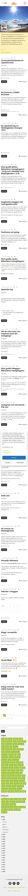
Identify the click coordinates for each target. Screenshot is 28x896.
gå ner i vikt (4, 754)
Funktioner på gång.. (10, 232)
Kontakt (10, 891)
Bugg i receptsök (9, 632)
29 (8, 718)
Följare (8, 52)
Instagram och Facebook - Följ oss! (13, 406)
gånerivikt (11, 754)
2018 (3, 850)
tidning (3, 786)
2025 (3, 834)
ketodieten (20, 765)
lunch (18, 770)
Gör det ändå (22, 807)
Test (7, 802)
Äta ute (23, 799)
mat (21, 773)
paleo (3, 781)
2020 (3, 846)
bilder (14, 741)
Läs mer (3, 49)
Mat (3, 577)
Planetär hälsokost (9, 560)
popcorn (16, 781)
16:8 (3, 739)
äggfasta (16, 739)
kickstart (14, 111)
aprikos (3, 741)
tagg (24, 783)
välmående (10, 791)
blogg (19, 741)
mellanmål (18, 775)
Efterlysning (4, 809)
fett (10, 746)
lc (20, 767)
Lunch (3, 802)
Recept (15, 807)
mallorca (4, 773)
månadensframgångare (12, 773)
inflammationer (5, 762)
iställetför (12, 762)
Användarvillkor (21, 887)
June (3, 822)
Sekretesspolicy (12, 887)
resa (7, 783)
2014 (3, 860)
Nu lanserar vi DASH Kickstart (10, 93)
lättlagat (16, 767)
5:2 (6, 739)
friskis (3, 752)
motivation (14, 778)
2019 (3, 848)
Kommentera (23, 81)
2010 (3, 869)
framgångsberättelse (6, 749)
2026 (3, 819)
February (4, 829)
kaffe (3, 765)
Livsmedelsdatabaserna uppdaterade (12, 61)
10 (2, 718)
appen (20, 739)
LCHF (23, 767)
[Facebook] (14, 883)
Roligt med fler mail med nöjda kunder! (12, 687)
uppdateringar (12, 789)
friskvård (8, 752)
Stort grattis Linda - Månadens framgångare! (12, 260)
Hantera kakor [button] (20, 462)
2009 (3, 871)
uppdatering (4, 789)
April (3, 824)
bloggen (24, 741)
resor (11, 783)
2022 (3, 841)
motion (8, 778)
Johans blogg (14, 26)
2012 (3, 864)
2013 (3, 862)
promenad (22, 781)
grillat (19, 754)
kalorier (11, 765)
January (4, 832)
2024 (3, 837)
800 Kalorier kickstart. (9, 267)
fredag (14, 749)
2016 (3, 855)
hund (9, 760)
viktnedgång (18, 791)
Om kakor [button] (7, 462)
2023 (3, 839)
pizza (11, 781)
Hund (11, 799)
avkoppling (9, 741)
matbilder (4, 775)
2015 (3, 857)
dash (4, 111)
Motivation (5, 218)
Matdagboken (11, 775)
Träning (14, 786)
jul (22, 762)
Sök (3, 731)
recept (3, 783)
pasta (7, 781)
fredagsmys (20, 749)
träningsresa (20, 786)
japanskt (18, 762)
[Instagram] (10, 883)
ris (21, 783)
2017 (3, 853)
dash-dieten (8, 111)
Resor (15, 799)
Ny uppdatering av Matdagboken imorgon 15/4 (11, 128)
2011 (3, 867)
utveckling (4, 791)
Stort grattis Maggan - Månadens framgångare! (12, 369)
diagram (15, 744)
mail (22, 770)
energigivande (5, 746)
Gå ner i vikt (16, 389)
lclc (8, 770)
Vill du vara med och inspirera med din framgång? (10, 333)
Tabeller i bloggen (9, 591)
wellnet (23, 791)
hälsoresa (17, 757)
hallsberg (11, 757)
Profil (3, 52)
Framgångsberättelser (8, 187)
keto (15, 765)
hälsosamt (4, 760)
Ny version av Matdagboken (7, 529)
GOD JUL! (5, 495)
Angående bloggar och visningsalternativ (12, 203)
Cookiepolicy (5, 450)
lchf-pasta (4, 770)
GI (15, 754)
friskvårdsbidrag (15, 752)
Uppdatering (7, 289)
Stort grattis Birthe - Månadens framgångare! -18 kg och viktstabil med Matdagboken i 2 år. (12, 170)
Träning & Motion (21, 802)
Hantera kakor (16, 891)
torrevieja (8, 786)
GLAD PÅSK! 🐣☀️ (9, 660)
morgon (3, 778)
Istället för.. (12, 802)
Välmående (3, 390)
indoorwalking (15, 760)
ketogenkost (4, 767)
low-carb (13, 770)
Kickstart (11, 809)
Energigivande (5, 804)
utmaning (19, 789)
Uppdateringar (6, 78)
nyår (19, 778)
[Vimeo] (18, 883)
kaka (7, 765)
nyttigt (23, 778)
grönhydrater (5, 757)
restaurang (16, 783)
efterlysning (21, 744)
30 (11, 718)
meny (17, 111)
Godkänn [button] (14, 457)
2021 (3, 843)
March (3, 827)
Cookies (5, 887)
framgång (15, 746)
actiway (10, 739)
